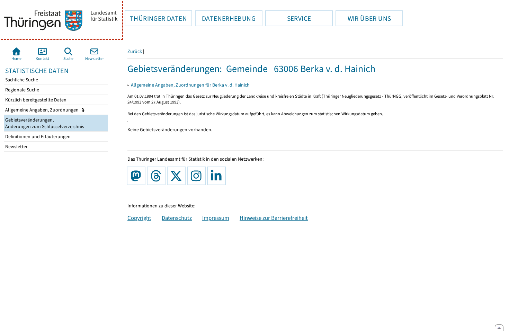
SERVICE (288, 18)
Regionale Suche (21, 90)
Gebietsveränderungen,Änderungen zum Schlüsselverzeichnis (44, 123)
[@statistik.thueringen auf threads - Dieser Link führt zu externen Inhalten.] (158, 176)
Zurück (134, 51)
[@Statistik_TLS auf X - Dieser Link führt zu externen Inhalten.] (178, 176)
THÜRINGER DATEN (156, 18)
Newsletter (16, 146)
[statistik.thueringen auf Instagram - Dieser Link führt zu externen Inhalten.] (198, 176)
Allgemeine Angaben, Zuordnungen (42, 110)
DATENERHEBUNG (225, 18)
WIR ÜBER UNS (363, 18)
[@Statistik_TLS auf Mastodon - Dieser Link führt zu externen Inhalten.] (137, 176)
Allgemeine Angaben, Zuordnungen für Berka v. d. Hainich (190, 85)
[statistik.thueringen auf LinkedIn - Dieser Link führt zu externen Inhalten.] (218, 176)
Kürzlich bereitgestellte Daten (35, 100)
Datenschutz (177, 218)
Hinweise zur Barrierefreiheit (274, 218)
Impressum (215, 218)
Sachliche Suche (21, 80)
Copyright (139, 218)
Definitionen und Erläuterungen (37, 136)
